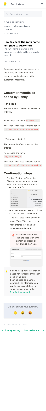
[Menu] (42, 4)
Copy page (12, 61)
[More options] (19, 61)
